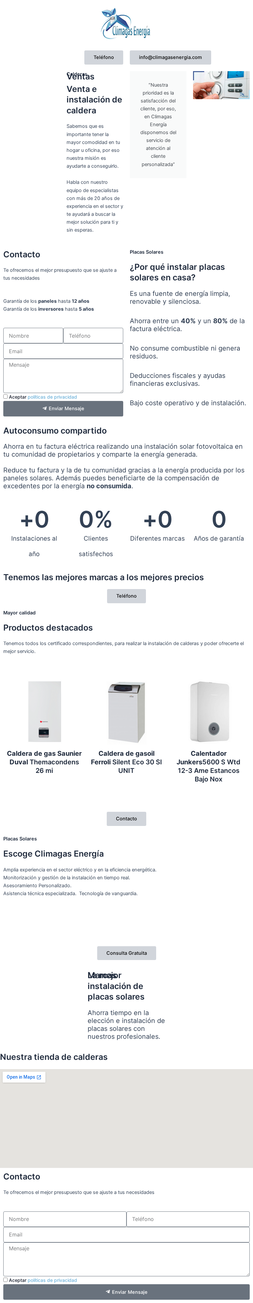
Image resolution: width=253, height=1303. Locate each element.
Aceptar (43, 397)
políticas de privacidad (52, 397)
